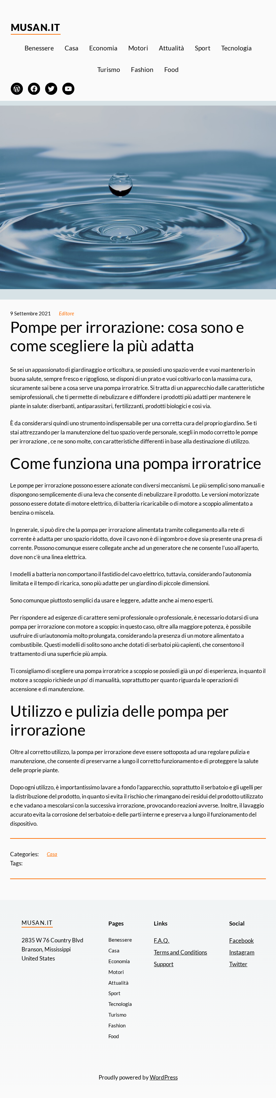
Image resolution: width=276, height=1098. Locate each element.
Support (163, 964)
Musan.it (36, 27)
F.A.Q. (161, 940)
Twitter (238, 964)
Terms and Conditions (180, 952)
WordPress (164, 1077)
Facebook (241, 940)
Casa (52, 854)
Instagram (241, 952)
